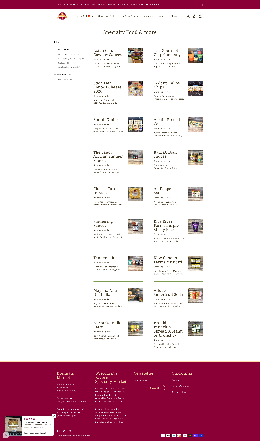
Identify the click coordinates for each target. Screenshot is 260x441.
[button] (54, 416)
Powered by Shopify (83, 435)
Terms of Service (180, 386)
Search (175, 380)
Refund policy (179, 392)
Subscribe (155, 388)
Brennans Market (69, 435)
